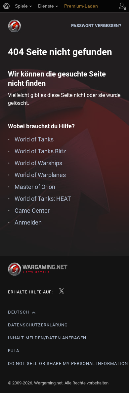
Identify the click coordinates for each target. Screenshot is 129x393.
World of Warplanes (40, 174)
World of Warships (38, 163)
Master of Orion (35, 186)
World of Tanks (34, 139)
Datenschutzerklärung (38, 324)
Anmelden (28, 222)
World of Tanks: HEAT (43, 198)
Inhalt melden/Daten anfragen (47, 337)
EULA (13, 350)
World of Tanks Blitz (40, 151)
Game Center (32, 210)
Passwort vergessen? (96, 25)
